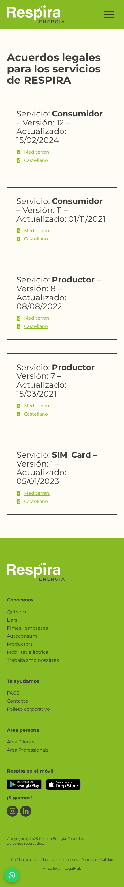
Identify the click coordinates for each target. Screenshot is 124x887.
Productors (20, 644)
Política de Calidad (97, 859)
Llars (12, 620)
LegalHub (73, 868)
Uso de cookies (65, 859)
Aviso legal (52, 868)
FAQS (13, 693)
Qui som (16, 612)
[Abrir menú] (109, 14)
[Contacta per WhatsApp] (12, 875)
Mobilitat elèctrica (27, 652)
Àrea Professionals (27, 750)
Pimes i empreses (27, 628)
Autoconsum (22, 636)
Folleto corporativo (28, 709)
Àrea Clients (20, 742)
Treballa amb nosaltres (33, 660)
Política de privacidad (29, 859)
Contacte (17, 701)
